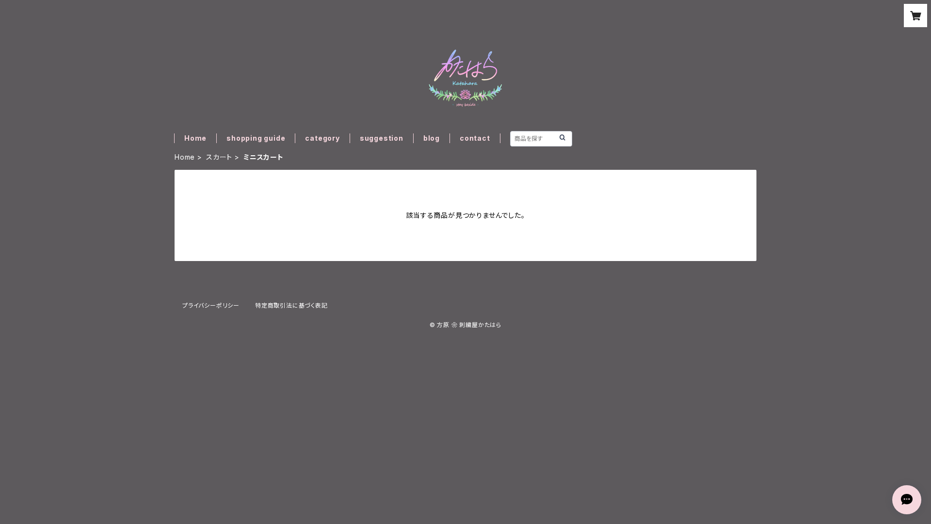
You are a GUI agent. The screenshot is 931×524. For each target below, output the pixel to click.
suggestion (381, 138)
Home (195, 138)
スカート (219, 157)
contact (475, 138)
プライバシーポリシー (211, 305)
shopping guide (255, 138)
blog (431, 138)
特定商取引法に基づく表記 (291, 305)
